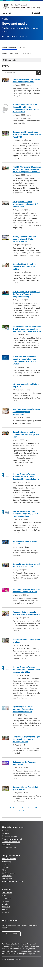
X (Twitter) (6, 907)
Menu (8, 13)
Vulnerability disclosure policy (13, 881)
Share (24, 36)
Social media (7, 876)
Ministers (5, 833)
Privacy (4, 870)
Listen (7, 36)
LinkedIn (5, 904)
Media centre (7, 893)
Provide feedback (11, 934)
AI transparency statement (12, 839)
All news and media (9, 47)
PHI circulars (25, 53)
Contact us (6, 845)
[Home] (21, 5)
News (22, 47)
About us (5, 830)
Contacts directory (9, 847)
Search (37, 13)
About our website (9, 859)
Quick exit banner (8, 873)
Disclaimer (6, 867)
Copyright (5, 864)
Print (15, 36)
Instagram (5, 912)
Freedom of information (11, 842)
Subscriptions (7, 879)
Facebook (5, 901)
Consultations (7, 898)
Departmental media (10, 53)
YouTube (5, 910)
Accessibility (6, 862)
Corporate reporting (9, 836)
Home (6, 19)
